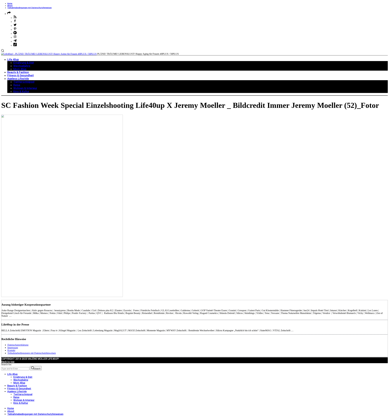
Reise (16, 397)
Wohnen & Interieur (23, 400)
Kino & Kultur (20, 403)
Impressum (12, 347)
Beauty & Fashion (17, 385)
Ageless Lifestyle (17, 391)
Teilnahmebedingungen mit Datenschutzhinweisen (29, 8)
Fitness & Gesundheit (19, 388)
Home (9, 3)
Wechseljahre (20, 380)
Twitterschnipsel (22, 394)
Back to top (7, 361)
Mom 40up (19, 382)
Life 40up (12, 374)
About (10, 6)
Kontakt (11, 350)
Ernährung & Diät (22, 377)
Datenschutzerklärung (17, 345)
